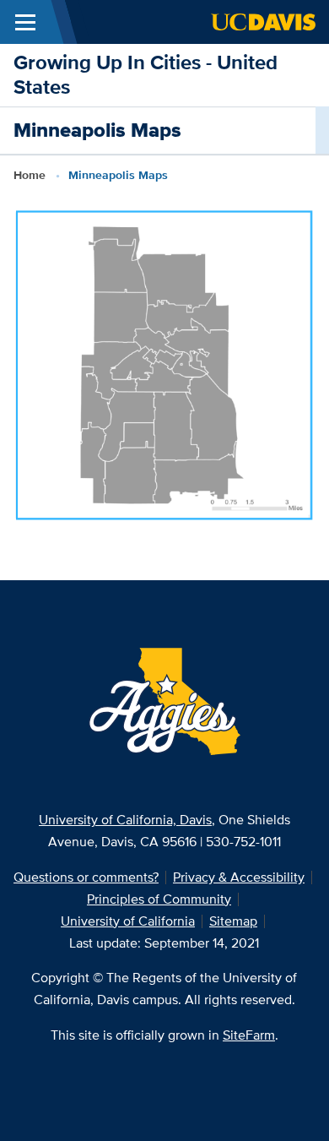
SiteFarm (249, 1035)
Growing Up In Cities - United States (145, 74)
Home (29, 174)
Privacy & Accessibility (239, 877)
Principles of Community (159, 899)
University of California (128, 921)
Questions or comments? (86, 877)
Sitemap (233, 921)
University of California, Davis (125, 819)
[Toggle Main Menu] (25, 22)
